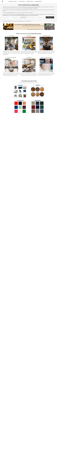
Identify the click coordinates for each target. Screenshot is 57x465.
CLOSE (39, 220)
